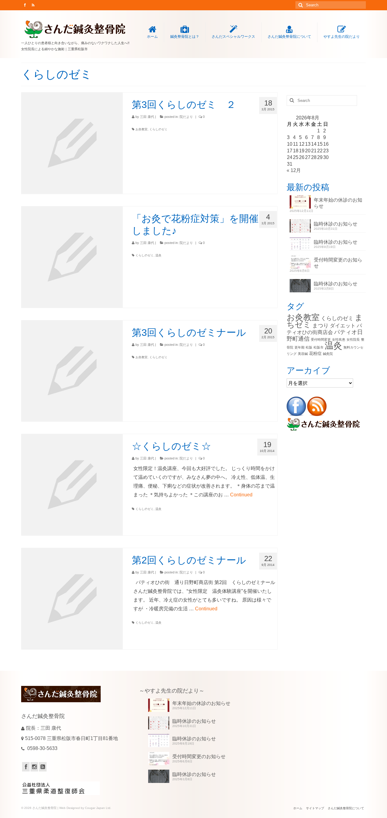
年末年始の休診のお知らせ (338, 203)
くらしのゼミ (158, 129)
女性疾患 (338, 339)
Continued (241, 494)
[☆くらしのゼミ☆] (72, 484)
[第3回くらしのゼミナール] (72, 371)
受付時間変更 (321, 339)
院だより (186, 116)
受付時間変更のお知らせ (338, 262)
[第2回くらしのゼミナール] (72, 598)
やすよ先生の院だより (342, 36)
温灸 (158, 255)
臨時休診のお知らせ (335, 223)
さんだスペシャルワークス (233, 36)
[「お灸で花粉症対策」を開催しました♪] (72, 257)
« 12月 (294, 170)
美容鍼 (303, 353)
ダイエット (343, 326)
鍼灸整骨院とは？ (184, 36)
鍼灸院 (328, 353)
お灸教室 (141, 129)
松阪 (309, 347)
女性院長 (353, 339)
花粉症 (315, 353)
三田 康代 (147, 116)
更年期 (299, 347)
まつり (320, 325)
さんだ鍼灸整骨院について (289, 36)
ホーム (152, 36)
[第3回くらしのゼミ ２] (72, 143)
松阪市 (319, 347)
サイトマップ (315, 808)
